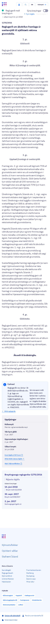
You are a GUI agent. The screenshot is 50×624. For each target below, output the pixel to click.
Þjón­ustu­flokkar (10, 545)
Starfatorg (29, 573)
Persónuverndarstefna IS (34, 616)
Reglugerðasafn (7, 573)
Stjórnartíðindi (7, 576)
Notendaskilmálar (11, 620)
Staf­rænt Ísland (10, 556)
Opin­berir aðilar (10, 550)
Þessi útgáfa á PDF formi (13, 455)
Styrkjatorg (30, 576)
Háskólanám (6, 582)
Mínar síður (30, 582)
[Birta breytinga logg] (25, 511)
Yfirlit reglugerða (9, 411)
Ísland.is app (31, 579)
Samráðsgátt (6, 570)
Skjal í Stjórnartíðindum (12, 463)
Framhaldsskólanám (33, 570)
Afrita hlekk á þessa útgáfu (13, 459)
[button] (19, 4)
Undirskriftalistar (8, 579)
